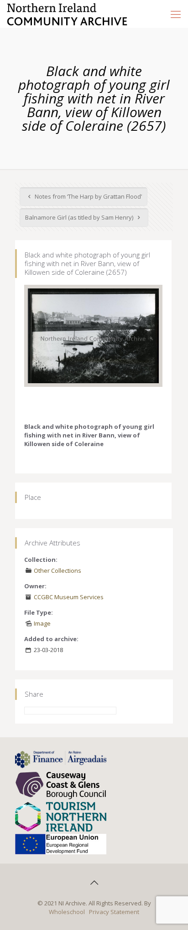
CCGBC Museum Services (69, 597)
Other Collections (57, 570)
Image (42, 623)
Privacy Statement (114, 912)
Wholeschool (67, 912)
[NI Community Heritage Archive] (67, 13)
